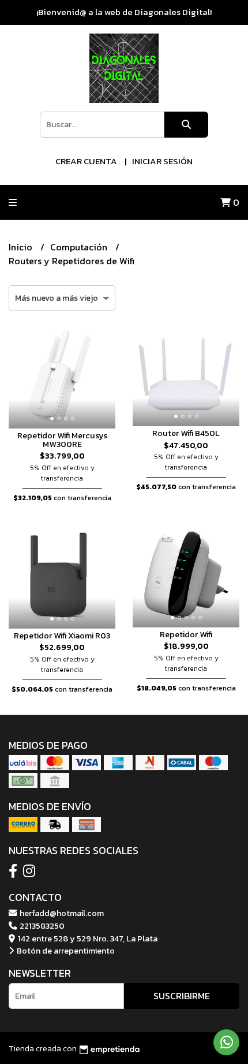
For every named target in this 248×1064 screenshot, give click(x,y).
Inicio (22, 247)
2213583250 (41, 925)
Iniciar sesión (162, 161)
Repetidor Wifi (186, 634)
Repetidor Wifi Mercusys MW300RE (62, 439)
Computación (80, 247)
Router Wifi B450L (186, 433)
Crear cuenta (86, 161)
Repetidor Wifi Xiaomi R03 (62, 635)
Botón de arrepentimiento (65, 950)
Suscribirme (181, 996)
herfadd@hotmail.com (61, 913)
